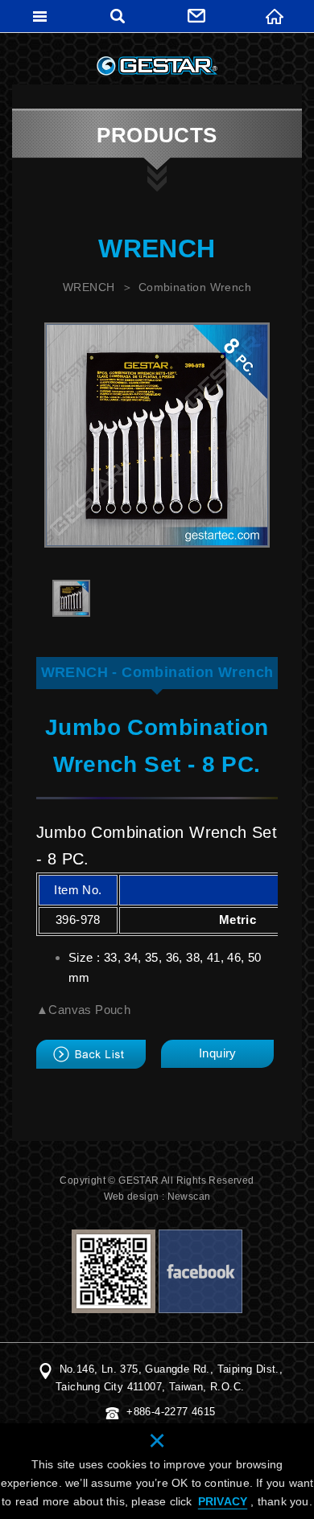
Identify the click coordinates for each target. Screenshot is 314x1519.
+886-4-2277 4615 (170, 1412)
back (91, 1054)
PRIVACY (222, 1501)
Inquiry (218, 1053)
